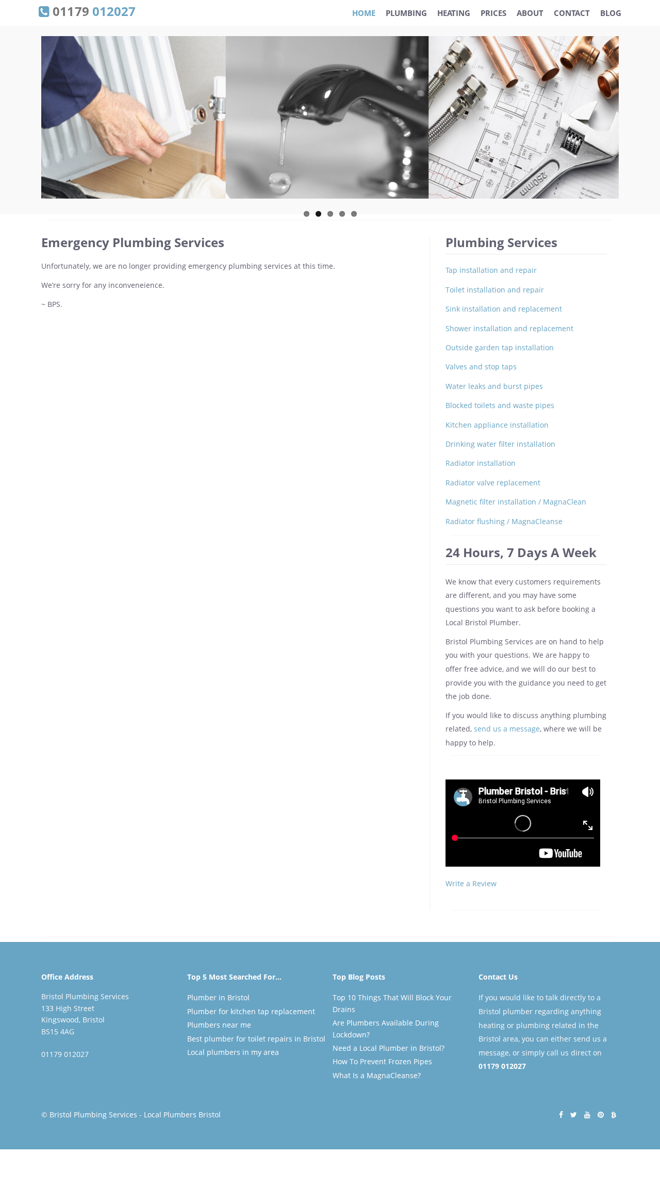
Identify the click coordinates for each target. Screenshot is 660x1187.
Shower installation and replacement (509, 328)
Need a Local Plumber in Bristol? (388, 1048)
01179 (93, 10)
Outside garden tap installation (500, 347)
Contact (572, 13)
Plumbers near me (219, 1025)
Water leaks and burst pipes (494, 386)
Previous (30, 121)
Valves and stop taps (481, 366)
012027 (513, 1066)
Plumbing (406, 13)
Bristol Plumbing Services (93, 1114)
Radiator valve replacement (493, 482)
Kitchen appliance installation (497, 425)
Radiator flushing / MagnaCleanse (504, 521)
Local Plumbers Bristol (182, 1114)
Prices (493, 13)
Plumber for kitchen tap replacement (251, 1011)
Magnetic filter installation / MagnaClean (516, 502)
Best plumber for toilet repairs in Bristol (256, 1039)
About (530, 13)
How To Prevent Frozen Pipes (382, 1061)
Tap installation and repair (491, 270)
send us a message (507, 729)
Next (629, 121)
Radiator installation (481, 463)
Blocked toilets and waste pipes (500, 405)
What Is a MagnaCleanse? (377, 1075)
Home (363, 13)
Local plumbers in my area (233, 1052)
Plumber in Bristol (218, 997)
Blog (610, 13)
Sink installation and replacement (504, 309)
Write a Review (471, 883)
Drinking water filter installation (500, 444)
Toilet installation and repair (495, 290)
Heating (453, 13)
